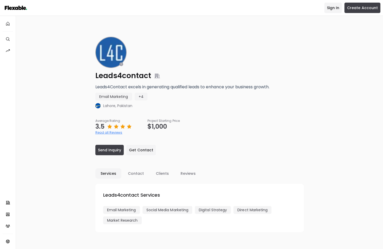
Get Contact (141, 150)
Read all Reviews (108, 132)
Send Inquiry (109, 150)
